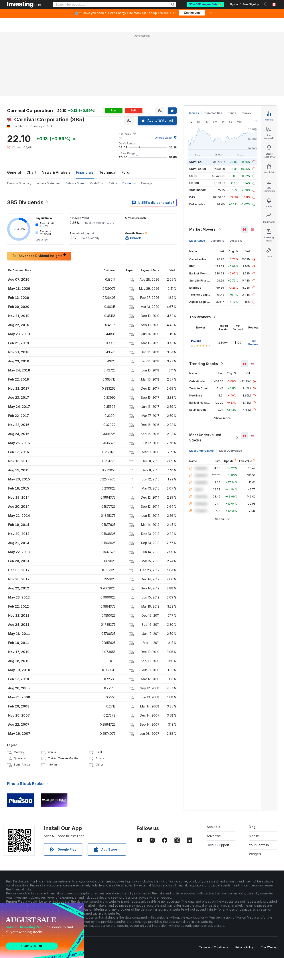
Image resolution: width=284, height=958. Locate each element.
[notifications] (265, 4)
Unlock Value (163, 137)
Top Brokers (200, 317)
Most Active (197, 240)
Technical (107, 172)
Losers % (236, 240)
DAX (192, 197)
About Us (213, 827)
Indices (194, 113)
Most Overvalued (230, 450)
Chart (31, 172)
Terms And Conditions (213, 947)
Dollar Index (197, 204)
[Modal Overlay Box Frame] (42, 930)
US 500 (194, 183)
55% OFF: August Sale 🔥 (205, 4)
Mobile (254, 836)
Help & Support (218, 845)
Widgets (255, 854)
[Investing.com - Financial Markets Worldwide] (24, 4)
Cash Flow (97, 183)
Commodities (213, 113)
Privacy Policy (244, 947)
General (14, 172)
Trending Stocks (203, 363)
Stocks (246, 113)
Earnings (146, 183)
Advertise (214, 836)
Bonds (232, 113)
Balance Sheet (75, 183)
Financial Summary (19, 183)
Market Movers (202, 229)
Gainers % (217, 240)
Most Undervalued (201, 450)
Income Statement (49, 183)
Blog (252, 827)
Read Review (253, 342)
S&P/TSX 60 (197, 169)
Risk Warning (269, 947)
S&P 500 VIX (197, 190)
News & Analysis (56, 172)
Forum (127, 172)
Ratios (113, 183)
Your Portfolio (259, 845)
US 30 (193, 176)
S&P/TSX (195, 161)
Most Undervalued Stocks (205, 437)
